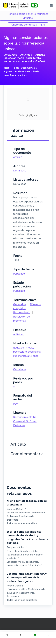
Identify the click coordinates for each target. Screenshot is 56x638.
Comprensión (38, 512)
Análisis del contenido (18, 512)
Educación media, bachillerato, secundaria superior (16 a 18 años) (24, 60)
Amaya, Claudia (15, 585)
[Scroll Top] (49, 635)
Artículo (40, 54)
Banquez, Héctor (15, 547)
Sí (14, 386)
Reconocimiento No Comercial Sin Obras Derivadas (25, 421)
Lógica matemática (17, 589)
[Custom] (7, 635)
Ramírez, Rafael (15, 509)
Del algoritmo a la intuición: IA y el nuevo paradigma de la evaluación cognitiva (27, 577)
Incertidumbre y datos (27, 551)
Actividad (26, 54)
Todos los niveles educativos (22, 523)
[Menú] (51, 5)
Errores (10, 551)
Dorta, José (10, 54)
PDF (15, 403)
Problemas (12, 516)
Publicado (19, 273)
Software (28, 554)
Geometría (19, 304)
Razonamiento (21, 312)
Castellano (19, 369)
